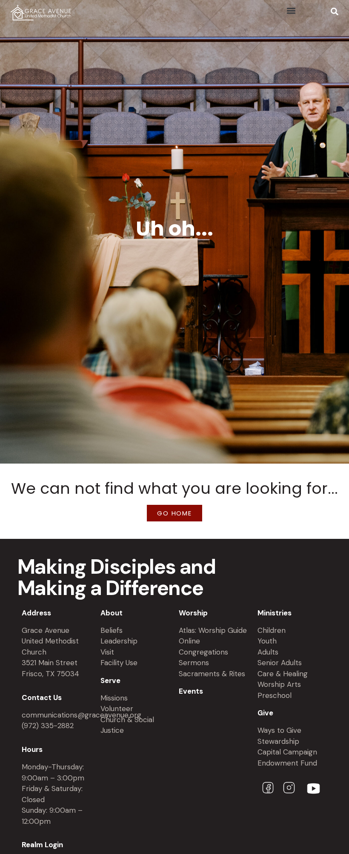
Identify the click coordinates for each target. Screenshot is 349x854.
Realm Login (42, 844)
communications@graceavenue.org (81, 715)
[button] (291, 10)
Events (191, 691)
